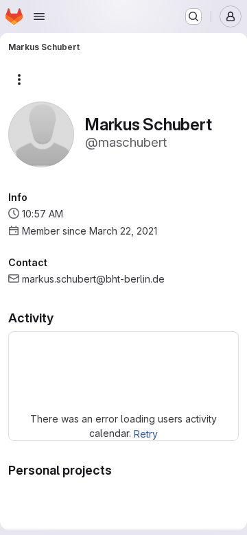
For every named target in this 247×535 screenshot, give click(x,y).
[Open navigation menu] (39, 16)
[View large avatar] (41, 133)
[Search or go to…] (193, 16)
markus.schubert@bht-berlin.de (93, 279)
